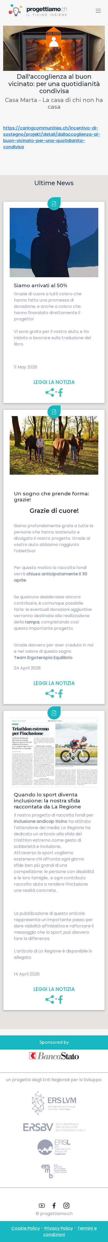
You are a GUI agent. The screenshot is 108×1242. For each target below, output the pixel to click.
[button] (51, 392)
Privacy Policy (58, 1228)
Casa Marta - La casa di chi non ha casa (54, 103)
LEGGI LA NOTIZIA (54, 382)
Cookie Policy (25, 1228)
